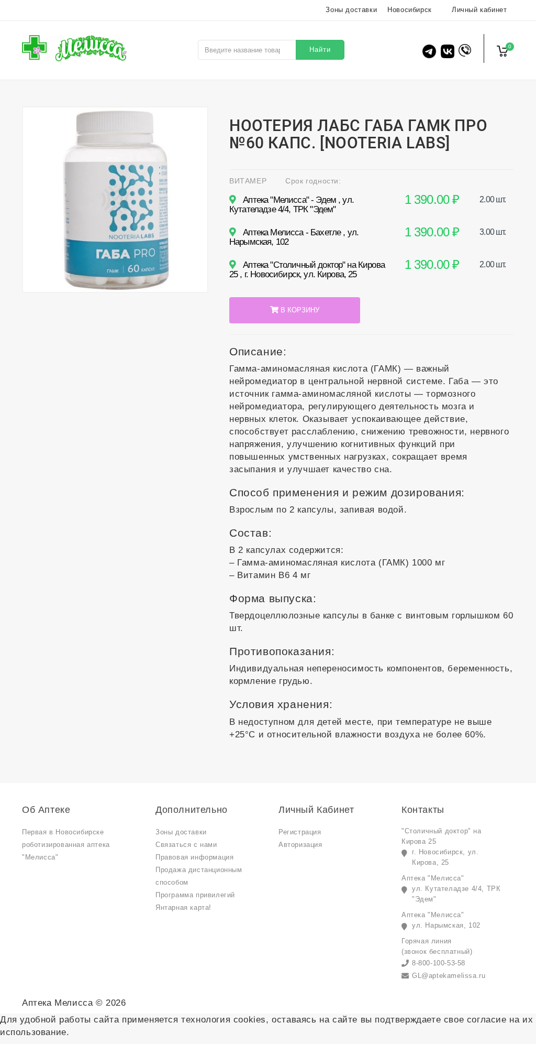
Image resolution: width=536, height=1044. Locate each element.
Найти (320, 49)
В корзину (298, 310)
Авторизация (300, 845)
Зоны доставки (351, 10)
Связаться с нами (186, 845)
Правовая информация (194, 857)
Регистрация (299, 832)
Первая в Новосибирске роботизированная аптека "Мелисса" (66, 844)
